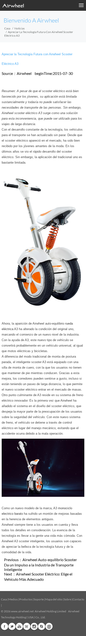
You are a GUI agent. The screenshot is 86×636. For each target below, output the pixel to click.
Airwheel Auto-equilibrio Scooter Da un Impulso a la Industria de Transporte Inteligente (40, 564)
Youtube (19, 626)
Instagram (34, 626)
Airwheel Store (26, 626)
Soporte (39, 599)
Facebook (4, 626)
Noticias (19, 28)
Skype (41, 626)
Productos (25, 599)
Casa (7, 28)
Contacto (78, 599)
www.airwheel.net (22, 611)
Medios (13, 599)
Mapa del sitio (53, 599)
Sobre (67, 599)
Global (49, 626)
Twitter (12, 626)
